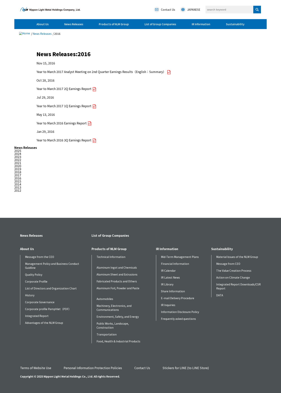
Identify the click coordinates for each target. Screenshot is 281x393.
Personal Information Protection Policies (93, 367)
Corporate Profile (36, 281)
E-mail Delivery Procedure (177, 298)
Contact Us (142, 367)
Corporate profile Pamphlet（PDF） (48, 309)
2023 (17, 156)
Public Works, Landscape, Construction (113, 325)
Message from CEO (228, 264)
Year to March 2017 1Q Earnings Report (64, 106)
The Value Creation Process (233, 270)
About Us (43, 24)
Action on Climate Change (233, 277)
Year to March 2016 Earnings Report (62, 123)
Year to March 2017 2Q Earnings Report (64, 88)
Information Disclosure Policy (180, 312)
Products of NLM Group (114, 24)
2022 (17, 159)
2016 (17, 178)
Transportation (107, 334)
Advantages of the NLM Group (44, 323)
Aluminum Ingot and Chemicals (117, 267)
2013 (17, 187)
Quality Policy (33, 274)
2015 (17, 181)
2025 (17, 150)
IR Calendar (168, 270)
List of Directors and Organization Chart (51, 288)
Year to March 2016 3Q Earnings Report (64, 140)
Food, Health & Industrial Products (118, 341)
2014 (17, 184)
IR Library (167, 284)
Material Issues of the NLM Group (237, 257)
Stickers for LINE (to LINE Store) (185, 367)
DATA (219, 295)
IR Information (201, 24)
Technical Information (111, 257)
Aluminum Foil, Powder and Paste (118, 288)
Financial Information (175, 264)
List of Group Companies (160, 24)
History (29, 295)
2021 (17, 162)
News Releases (73, 24)
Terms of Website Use (35, 367)
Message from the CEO (39, 257)
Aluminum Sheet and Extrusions (117, 274)
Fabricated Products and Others (117, 281)
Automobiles (105, 299)
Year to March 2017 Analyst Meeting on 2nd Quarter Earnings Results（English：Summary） (102, 71)
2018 (17, 172)
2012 (17, 190)
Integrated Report (37, 316)
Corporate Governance (39, 302)
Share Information (173, 291)
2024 (17, 153)
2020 (17, 166)
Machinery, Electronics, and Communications (114, 308)
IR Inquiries (168, 305)
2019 (17, 169)
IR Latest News (170, 277)
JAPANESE (193, 9)
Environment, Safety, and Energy (118, 316)
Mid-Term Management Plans (180, 257)
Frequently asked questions (178, 319)
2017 (17, 175)
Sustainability (235, 24)
